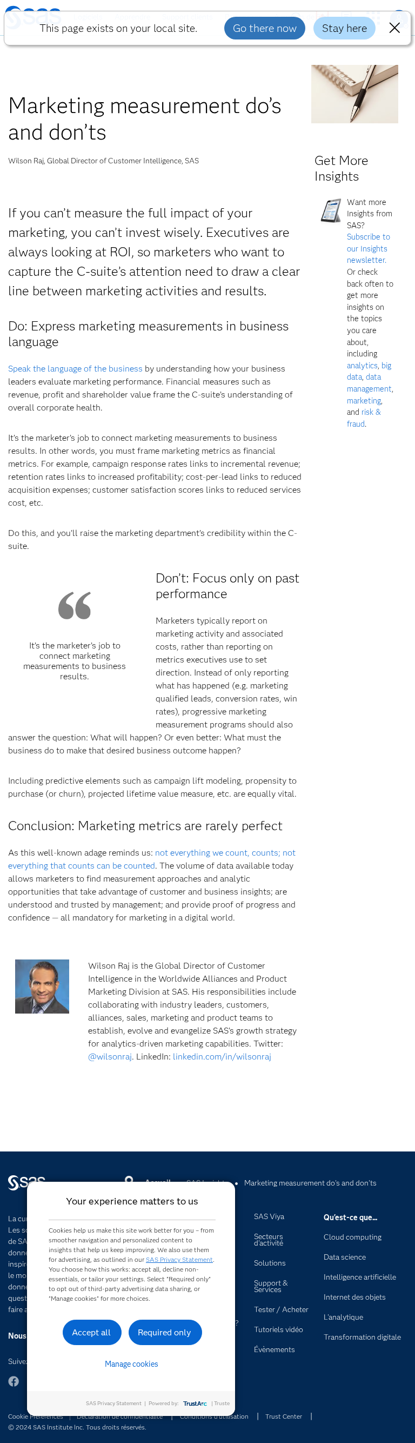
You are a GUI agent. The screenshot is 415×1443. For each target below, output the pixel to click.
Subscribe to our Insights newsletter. (368, 248)
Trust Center (283, 1416)
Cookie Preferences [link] (35, 1416)
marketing (364, 401)
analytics (362, 365)
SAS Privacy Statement (179, 1259)
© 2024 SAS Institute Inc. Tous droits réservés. (77, 1427)
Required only (164, 1332)
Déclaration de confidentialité (120, 1416)
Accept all (91, 1332)
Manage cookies (131, 1364)
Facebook (13, 1386)
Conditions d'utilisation (214, 1416)
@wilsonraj (110, 1056)
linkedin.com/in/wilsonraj (222, 1056)
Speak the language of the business (75, 368)
